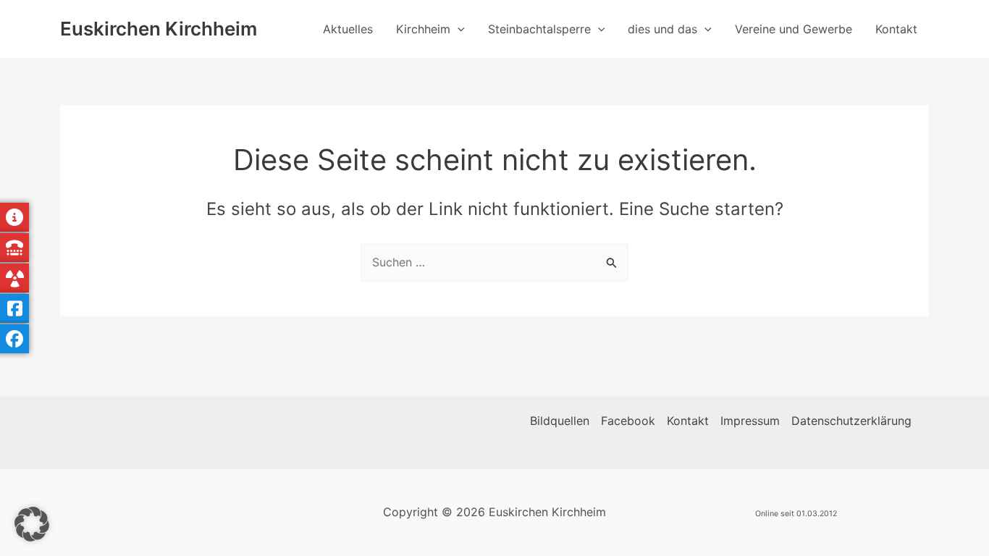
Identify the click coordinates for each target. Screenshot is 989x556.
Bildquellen (559, 420)
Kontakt (896, 29)
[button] (457, 29)
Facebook (628, 420)
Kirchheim (423, 29)
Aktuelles (348, 29)
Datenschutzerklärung (851, 420)
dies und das (662, 29)
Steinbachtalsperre (539, 29)
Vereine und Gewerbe (793, 29)
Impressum (750, 420)
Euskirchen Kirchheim (158, 28)
